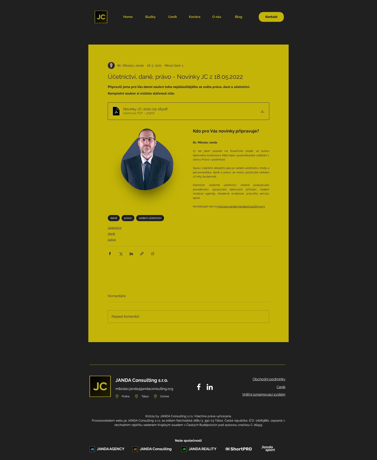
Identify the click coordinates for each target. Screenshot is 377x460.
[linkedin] (209, 386)
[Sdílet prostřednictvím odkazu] (142, 254)
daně (113, 218)
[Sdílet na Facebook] (110, 254)
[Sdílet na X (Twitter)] (120, 254)
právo (128, 218)
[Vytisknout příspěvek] (153, 254)
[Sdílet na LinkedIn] (131, 254)
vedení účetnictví (150, 218)
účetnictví (115, 227)
